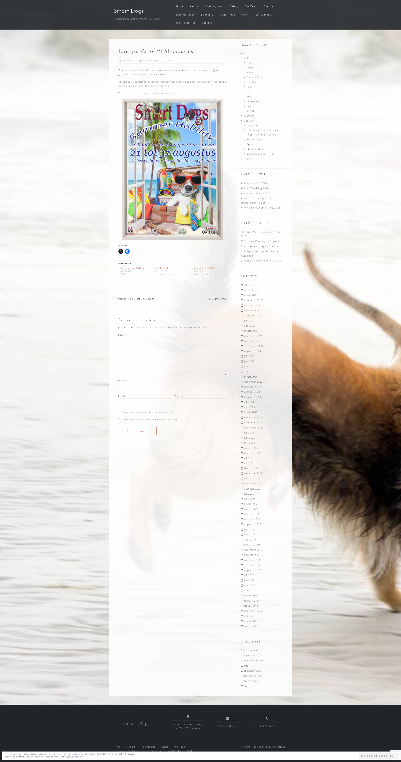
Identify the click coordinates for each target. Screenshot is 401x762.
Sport (250, 144)
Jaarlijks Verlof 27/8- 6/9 (132, 267)
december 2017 (253, 610)
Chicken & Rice (255, 77)
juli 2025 (249, 320)
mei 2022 (249, 442)
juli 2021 (249, 458)
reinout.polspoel (151, 60)
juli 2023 (249, 402)
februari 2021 (252, 468)
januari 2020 (251, 509)
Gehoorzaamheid (254, 660)
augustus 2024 (252, 351)
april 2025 (250, 325)
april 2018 (250, 590)
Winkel (245, 14)
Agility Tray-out (270, 241)
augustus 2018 (252, 570)
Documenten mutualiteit (268, 260)
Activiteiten (250, 650)
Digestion (252, 125)
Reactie (123, 334)
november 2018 (253, 554)
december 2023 (253, 381)
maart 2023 (251, 412)
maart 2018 (251, 595)
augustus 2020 (252, 488)
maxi (249, 91)
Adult (250, 67)
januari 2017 (251, 626)
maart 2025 (251, 330)
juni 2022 (249, 437)
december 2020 (253, 473)
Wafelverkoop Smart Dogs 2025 (262, 207)
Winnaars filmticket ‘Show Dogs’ (136, 298)
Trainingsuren (215, 6)
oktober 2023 (252, 391)
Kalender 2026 (185, 14)
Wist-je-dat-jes (185, 22)
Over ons (269, 6)
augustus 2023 (252, 397)
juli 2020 (249, 493)
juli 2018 (249, 575)
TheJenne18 (251, 241)
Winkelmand (263, 14)
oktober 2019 (252, 519)
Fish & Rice (253, 82)
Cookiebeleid (76, 756)
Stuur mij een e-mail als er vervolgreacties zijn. (148, 412)
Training (248, 158)
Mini (249, 96)
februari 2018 (252, 600)
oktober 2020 (252, 478)
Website (179, 396)
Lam (249, 86)
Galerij (234, 6)
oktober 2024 (252, 340)
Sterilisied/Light (256, 149)
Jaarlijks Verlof (162, 267)
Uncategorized (252, 675)
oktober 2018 (252, 559)
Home (180, 6)
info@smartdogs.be (227, 726)
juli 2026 (249, 285)
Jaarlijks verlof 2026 (255, 183)
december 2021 (253, 452)
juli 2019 (249, 529)
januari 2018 (251, 605)
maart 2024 (251, 376)
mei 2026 (249, 290)
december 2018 (253, 549)
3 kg (249, 62)
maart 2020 (251, 503)
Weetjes (248, 686)
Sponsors (207, 14)
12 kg (250, 58)
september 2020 (253, 483)
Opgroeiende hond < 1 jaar (262, 129)
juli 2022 (249, 432)
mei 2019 (249, 534)
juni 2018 (249, 580)
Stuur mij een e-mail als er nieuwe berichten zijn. (149, 419)
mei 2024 (249, 366)
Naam (122, 380)
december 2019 (253, 514)
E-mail (123, 396)
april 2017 (250, 615)
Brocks (251, 72)
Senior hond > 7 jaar (259, 139)
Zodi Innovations (275, 746)
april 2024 (250, 371)
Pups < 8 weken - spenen (261, 134)
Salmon (251, 105)
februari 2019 (252, 544)
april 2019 (250, 539)
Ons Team (251, 6)
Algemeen (249, 655)
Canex (247, 53)
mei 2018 (249, 585)
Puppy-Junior (254, 101)
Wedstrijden (227, 14)
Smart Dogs (129, 11)
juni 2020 (249, 498)
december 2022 (253, 417)
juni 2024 (249, 361)
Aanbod (195, 6)
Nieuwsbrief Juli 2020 (202, 267)
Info (170, 60)
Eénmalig (249, 115)
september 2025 (253, 310)
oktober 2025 (252, 305)
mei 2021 (249, 463)
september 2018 (253, 565)
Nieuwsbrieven (252, 670)
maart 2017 (251, 621)
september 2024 (253, 346)
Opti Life (249, 120)
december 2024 (253, 335)
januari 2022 (251, 447)
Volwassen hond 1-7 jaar (261, 153)
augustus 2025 (252, 315)
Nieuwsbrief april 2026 (257, 193)
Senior (250, 110)
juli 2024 (249, 356)
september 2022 (253, 427)
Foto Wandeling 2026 (256, 188)
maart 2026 (251, 295)
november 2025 (253, 300)
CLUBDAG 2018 (218, 298)
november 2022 (253, 422)
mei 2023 (249, 407)
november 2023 (253, 386)
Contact (207, 22)
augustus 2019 (252, 524)
